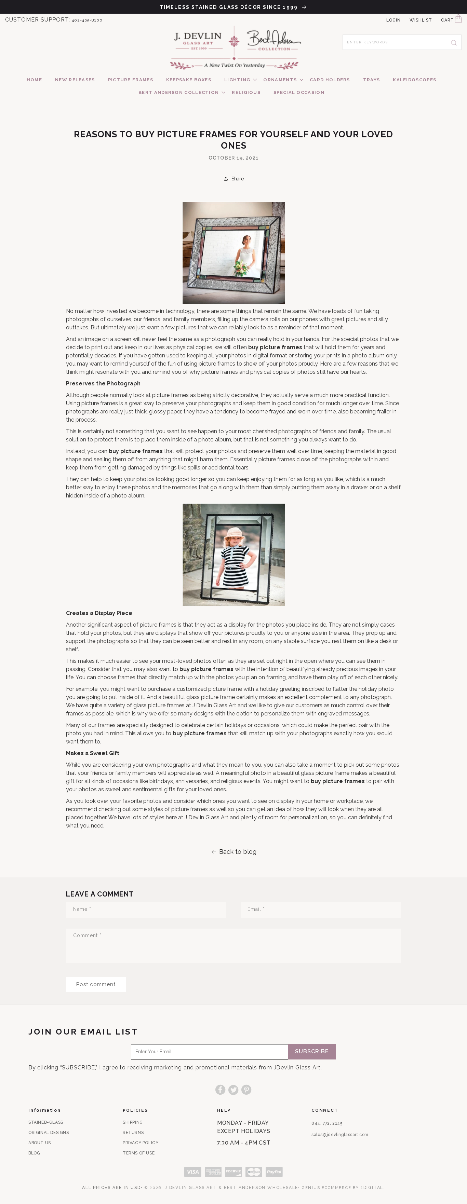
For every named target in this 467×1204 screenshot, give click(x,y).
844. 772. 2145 (326, 1123)
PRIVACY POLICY (140, 1142)
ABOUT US (39, 1142)
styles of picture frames (178, 809)
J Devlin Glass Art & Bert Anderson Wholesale (231, 1187)
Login (393, 20)
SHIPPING (133, 1122)
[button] (237, 80)
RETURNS (133, 1132)
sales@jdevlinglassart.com (340, 1134)
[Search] (454, 42)
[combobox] (402, 42)
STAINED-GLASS (45, 1122)
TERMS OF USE (139, 1153)
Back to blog (237, 851)
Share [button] (237, 178)
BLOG (34, 1153)
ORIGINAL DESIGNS (48, 1132)
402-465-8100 (87, 20)
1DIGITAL (372, 1187)
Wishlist (421, 20)
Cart (447, 20)
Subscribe (312, 1052)
